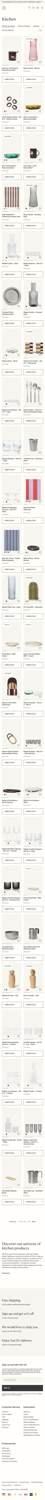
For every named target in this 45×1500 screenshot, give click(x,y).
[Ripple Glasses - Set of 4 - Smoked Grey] (33, 734)
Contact (5, 1412)
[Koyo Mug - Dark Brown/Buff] (33, 148)
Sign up (7, 1388)
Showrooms (6, 1453)
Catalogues (6, 1456)
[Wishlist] (33, 7)
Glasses (36, 26)
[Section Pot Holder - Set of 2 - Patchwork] (33, 343)
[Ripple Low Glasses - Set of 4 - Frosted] (12, 1073)
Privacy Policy (7, 1485)
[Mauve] (26, 62)
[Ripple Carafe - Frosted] (33, 1073)
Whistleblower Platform (32, 1435)
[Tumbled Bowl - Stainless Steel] (12, 929)
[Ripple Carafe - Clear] (12, 245)
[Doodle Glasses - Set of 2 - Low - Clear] (33, 1024)
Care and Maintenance (32, 1425)
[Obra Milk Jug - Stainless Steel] (33, 1173)
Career (26, 1414)
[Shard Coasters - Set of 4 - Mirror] (33, 685)
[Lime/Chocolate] (28, 501)
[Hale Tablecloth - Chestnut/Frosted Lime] (12, 197)
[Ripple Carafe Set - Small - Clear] (12, 1122)
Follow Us (17, 1485)
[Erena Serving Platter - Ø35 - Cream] (33, 636)
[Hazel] (28, 601)
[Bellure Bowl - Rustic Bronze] (33, 540)
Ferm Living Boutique (31, 1419)
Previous (12, 1222)
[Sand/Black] (30, 501)
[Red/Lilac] (26, 501)
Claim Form (6, 1425)
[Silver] (7, 111)
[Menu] (41, 7)
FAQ (3, 1417)
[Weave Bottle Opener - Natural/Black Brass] (12, 734)
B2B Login (5, 1448)
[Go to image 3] (14, 260)
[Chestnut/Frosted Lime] (5, 209)
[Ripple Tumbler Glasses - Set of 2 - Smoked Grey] (12, 880)
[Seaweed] (26, 601)
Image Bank (6, 1451)
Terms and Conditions (10, 1482)
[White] (8, 258)
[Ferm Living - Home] (4, 7)
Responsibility (29, 1417)
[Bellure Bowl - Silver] (12, 343)
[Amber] (26, 111)
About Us (27, 1412)
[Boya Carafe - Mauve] (33, 50)
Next (34, 1222)
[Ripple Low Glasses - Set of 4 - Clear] (12, 392)
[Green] (28, 111)
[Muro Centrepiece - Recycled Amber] (33, 99)
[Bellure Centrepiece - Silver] (33, 782)
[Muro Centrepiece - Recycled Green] (12, 148)
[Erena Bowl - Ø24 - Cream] (12, 636)
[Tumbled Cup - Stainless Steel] (33, 441)
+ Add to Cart (9, 79)
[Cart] (37, 7)
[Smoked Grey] (26, 208)
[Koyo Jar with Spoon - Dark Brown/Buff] (12, 50)
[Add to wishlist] (18, 62)
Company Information (10, 1461)
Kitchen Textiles (24, 26)
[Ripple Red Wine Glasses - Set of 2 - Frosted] (12, 831)
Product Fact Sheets (31, 1432)
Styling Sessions (29, 1422)
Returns (5, 1422)
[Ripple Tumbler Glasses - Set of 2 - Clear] (33, 831)
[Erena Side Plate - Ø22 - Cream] (33, 880)
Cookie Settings (37, 1482)
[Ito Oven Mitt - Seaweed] (33, 589)
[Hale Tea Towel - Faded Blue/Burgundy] (12, 540)
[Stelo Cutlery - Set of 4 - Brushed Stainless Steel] (33, 392)
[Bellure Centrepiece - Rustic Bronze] (12, 782)
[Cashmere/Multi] (7, 209)
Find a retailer (7, 1414)
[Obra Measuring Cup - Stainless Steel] (33, 929)
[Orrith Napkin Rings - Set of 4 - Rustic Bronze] (12, 99)
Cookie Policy (24, 1482)
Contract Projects (8, 1459)
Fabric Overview (29, 1427)
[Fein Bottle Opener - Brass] (12, 1173)
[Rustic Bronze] (5, 111)
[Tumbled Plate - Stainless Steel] (12, 294)
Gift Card (5, 1427)
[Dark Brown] (7, 990)
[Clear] (28, 62)
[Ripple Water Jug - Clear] (12, 589)
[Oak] (5, 990)
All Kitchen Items (8, 26)
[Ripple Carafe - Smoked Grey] (33, 294)
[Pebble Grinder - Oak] (12, 978)
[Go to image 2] (9, 260)
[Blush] (30, 62)
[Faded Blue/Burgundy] (5, 552)
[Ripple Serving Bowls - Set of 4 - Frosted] (12, 1024)
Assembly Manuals (30, 1430)
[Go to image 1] (4, 260)
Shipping (5, 1419)
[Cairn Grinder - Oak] (33, 978)
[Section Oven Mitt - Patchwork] (12, 685)
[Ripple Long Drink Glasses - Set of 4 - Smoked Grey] (33, 1122)
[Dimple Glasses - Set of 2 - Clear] (12, 441)
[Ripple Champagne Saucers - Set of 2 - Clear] (12, 490)
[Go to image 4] (19, 260)
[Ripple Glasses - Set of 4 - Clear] (33, 245)
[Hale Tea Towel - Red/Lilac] (33, 490)
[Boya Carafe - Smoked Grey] (33, 197)
